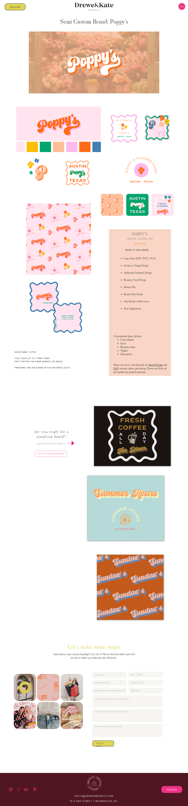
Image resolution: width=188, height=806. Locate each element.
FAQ (116, 368)
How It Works (156, 364)
